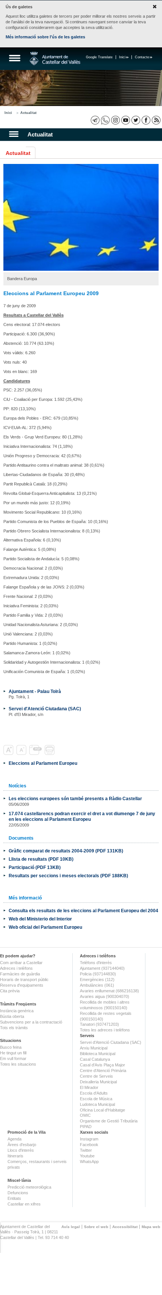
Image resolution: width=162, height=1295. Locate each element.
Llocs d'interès (21, 1150)
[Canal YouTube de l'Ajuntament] (125, 120)
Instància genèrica (17, 1010)
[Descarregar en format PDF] (36, 753)
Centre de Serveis (96, 1076)
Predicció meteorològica (29, 1187)
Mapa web (151, 1227)
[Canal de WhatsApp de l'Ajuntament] (105, 120)
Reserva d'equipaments (21, 985)
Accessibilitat (125, 1227)
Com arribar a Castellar (21, 962)
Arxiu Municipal (93, 1048)
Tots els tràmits (14, 1027)
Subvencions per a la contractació (31, 1022)
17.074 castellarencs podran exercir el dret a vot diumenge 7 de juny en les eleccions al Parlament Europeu (82, 816)
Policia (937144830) (98, 974)
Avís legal (70, 1227)
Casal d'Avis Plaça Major (102, 1065)
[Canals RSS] (156, 120)
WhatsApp (89, 1161)
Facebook (89, 1144)
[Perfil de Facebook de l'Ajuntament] (146, 120)
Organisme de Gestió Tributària (109, 1121)
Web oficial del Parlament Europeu (45, 927)
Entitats (14, 1198)
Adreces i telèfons (16, 968)
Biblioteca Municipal (97, 1053)
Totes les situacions (18, 1064)
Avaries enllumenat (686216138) (109, 991)
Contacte (142, 57)
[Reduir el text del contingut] (22, 753)
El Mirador (89, 1087)
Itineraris (15, 1156)
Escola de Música (96, 1098)
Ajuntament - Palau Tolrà (35, 691)
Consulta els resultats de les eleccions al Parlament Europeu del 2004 (83, 910)
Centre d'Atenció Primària (103, 1070)
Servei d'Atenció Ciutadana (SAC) (45, 708)
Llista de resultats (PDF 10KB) (41, 859)
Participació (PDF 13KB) (35, 867)
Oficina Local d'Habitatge (102, 1110)
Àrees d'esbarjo (22, 1144)
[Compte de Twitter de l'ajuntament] (135, 120)
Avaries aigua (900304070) (104, 996)
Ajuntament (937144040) (102, 968)
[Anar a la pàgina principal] (54, 58)
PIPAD (86, 1126)
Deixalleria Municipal (98, 1082)
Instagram (89, 1139)
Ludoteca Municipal (97, 1104)
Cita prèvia (10, 991)
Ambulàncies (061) (97, 985)
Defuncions (18, 1192)
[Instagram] (115, 120)
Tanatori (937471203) (99, 1024)
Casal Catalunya (95, 1059)
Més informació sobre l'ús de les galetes (45, 37)
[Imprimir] (50, 753)
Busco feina (10, 1047)
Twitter (86, 1150)
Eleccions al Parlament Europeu (43, 763)
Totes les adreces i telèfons (105, 1030)
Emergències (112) (97, 979)
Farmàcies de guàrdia (20, 974)
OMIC (85, 1115)
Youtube (87, 1156)
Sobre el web (96, 1227)
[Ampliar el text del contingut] (9, 753)
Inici (122, 57)
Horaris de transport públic (24, 979)
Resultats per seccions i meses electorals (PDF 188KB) (68, 875)
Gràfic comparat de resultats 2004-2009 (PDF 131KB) (66, 850)
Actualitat (28, 113)
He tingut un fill (13, 1053)
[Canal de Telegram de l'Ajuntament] (95, 120)
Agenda (14, 1139)
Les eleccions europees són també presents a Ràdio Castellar (75, 798)
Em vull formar (13, 1058)
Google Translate (99, 57)
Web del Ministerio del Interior (40, 918)
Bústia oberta (12, 1016)
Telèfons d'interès (96, 962)
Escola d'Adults (94, 1093)
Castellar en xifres (24, 1204)
